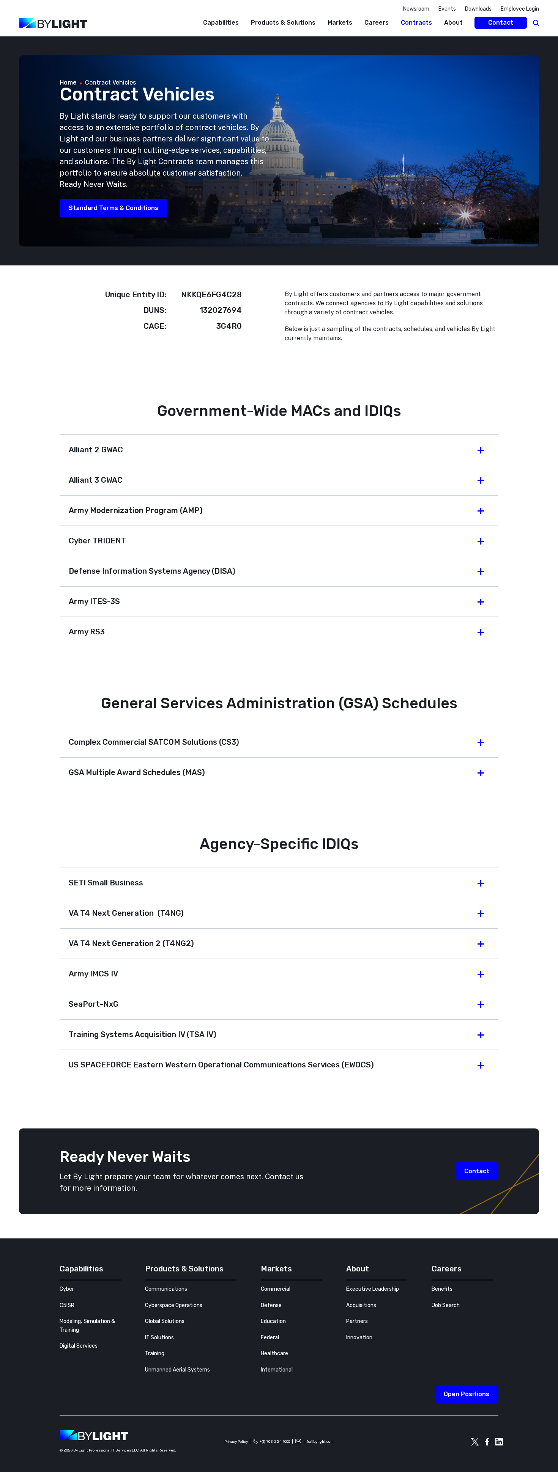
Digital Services (79, 1346)
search (536, 23)
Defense (271, 1305)
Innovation (359, 1337)
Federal (270, 1337)
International (277, 1370)
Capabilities (221, 22)
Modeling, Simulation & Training (87, 1325)
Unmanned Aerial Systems (177, 1370)
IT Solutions (159, 1337)
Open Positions (466, 1394)
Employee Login (520, 9)
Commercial (275, 1289)
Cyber (67, 1289)
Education (273, 1321)
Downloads (478, 9)
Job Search (446, 1305)
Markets (340, 22)
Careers (376, 22)
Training (154, 1353)
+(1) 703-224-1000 (275, 1441)
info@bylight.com (318, 1441)
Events (447, 9)
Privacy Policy (236, 1441)
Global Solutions (164, 1321)
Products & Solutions (283, 22)
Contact (500, 22)
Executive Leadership (372, 1289)
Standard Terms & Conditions (113, 208)
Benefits (442, 1289)
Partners (357, 1321)
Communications (166, 1289)
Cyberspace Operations (173, 1305)
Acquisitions (361, 1305)
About (453, 22)
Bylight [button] (11, 41)
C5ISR (67, 1305)
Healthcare (274, 1353)
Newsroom (416, 9)
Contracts (416, 22)
